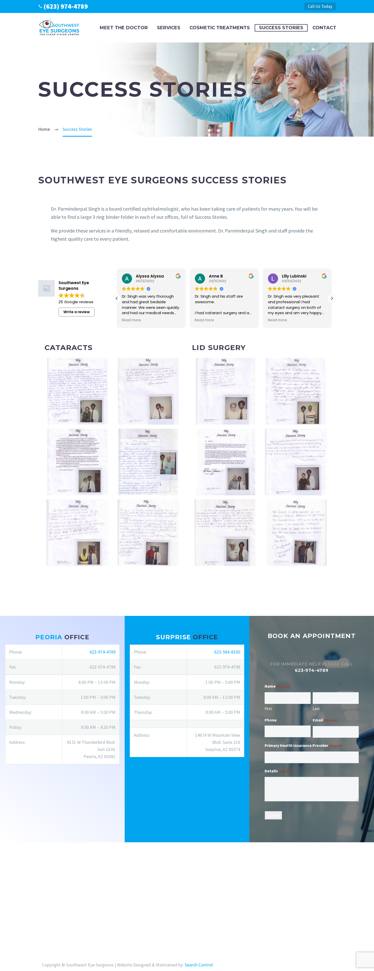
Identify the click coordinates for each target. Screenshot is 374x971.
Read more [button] (131, 320)
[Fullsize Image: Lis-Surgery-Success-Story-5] (225, 532)
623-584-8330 (227, 652)
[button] (332, 298)
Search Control (199, 965)
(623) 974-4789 (66, 6)
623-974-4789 (103, 652)
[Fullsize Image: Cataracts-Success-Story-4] (148, 462)
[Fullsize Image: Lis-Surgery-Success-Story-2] (296, 391)
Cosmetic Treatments (220, 28)
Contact (324, 28)
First (268, 708)
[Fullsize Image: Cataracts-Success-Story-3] (78, 462)
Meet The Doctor (124, 28)
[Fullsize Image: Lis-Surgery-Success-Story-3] (225, 462)
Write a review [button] (76, 311)
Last (316, 708)
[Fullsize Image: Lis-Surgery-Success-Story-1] (225, 391)
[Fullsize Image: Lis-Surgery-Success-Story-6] (296, 532)
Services (168, 28)
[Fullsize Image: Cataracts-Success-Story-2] (148, 391)
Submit (273, 815)
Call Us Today (320, 6)
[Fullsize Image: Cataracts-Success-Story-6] (148, 532)
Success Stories (281, 28)
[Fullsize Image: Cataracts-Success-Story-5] (78, 532)
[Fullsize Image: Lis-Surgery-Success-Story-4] (296, 462)
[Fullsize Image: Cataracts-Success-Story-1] (78, 391)
